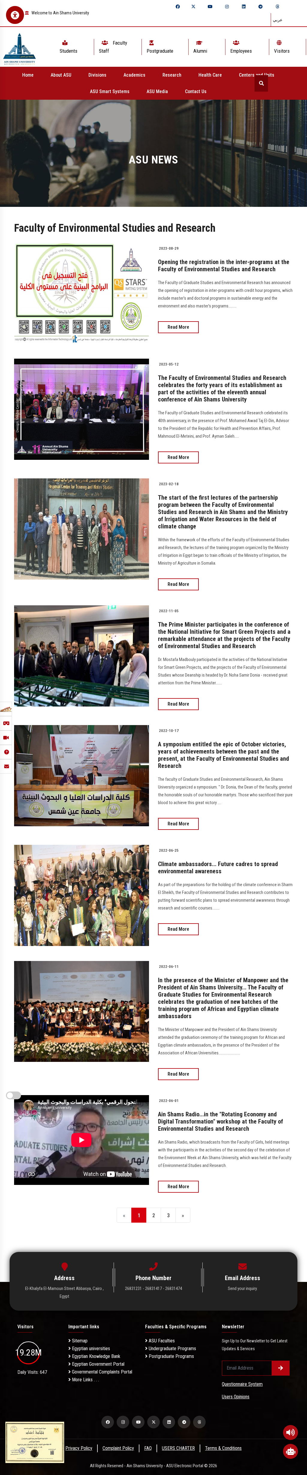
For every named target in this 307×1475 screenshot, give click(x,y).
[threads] (277, 6)
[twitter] (193, 6)
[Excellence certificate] (34, 1442)
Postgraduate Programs (171, 1356)
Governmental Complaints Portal (101, 1372)
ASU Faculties (161, 1341)
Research (171, 75)
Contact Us (196, 91)
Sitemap (79, 1341)
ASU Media (157, 91)
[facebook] (177, 6)
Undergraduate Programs (172, 1348)
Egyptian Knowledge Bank (95, 1356)
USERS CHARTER (178, 1448)
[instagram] (227, 6)
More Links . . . (85, 1379)
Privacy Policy (78, 1448)
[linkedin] (243, 6)
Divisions (97, 75)
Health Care (210, 75)
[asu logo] (19, 47)
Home (28, 75)
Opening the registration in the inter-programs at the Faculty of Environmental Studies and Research (223, 265)
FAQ (148, 1448)
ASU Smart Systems (110, 91)
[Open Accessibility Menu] (15, 15)
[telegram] (260, 6)
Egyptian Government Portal (97, 1364)
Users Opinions (235, 1397)
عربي (277, 19)
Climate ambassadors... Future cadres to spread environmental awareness (218, 867)
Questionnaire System (242, 1384)
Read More (178, 327)
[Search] (261, 83)
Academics (134, 75)
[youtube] (210, 6)
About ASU (61, 75)
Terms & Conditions (223, 1448)
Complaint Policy (118, 1448)
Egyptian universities (90, 1348)
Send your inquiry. (243, 1288)
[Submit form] (281, 1368)
